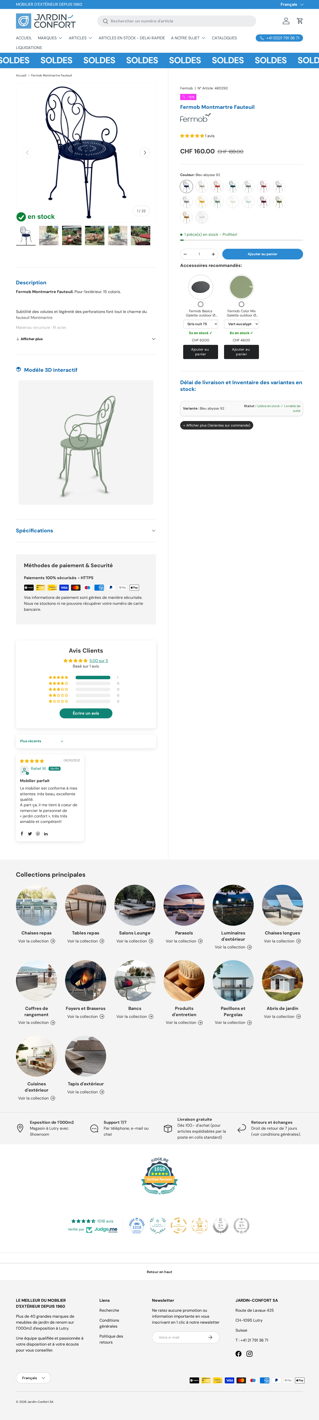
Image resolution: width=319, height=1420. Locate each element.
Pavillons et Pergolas (233, 1011)
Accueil (21, 75)
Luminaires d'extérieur (233, 936)
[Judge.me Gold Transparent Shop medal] (179, 1226)
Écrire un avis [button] (86, 713)
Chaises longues (282, 933)
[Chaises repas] (36, 905)
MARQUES (47, 38)
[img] (32, 761)
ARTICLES (77, 38)
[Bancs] (135, 980)
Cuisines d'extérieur (36, 1087)
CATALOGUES (224, 38)
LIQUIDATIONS (29, 47)
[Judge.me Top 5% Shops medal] (221, 1226)
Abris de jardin (282, 1008)
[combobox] (176, 21)
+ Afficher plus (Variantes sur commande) (216, 425)
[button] (300, 20)
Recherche (109, 1310)
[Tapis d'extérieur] (85, 1056)
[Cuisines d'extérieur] (36, 1056)
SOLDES (35, 60)
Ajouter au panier (262, 254)
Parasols (184, 933)
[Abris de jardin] (282, 980)
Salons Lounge (135, 933)
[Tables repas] (85, 905)
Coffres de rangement (36, 1011)
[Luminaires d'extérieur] (233, 905)
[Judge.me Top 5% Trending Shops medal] (241, 1226)
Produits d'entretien (184, 1011)
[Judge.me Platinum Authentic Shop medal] (158, 1226)
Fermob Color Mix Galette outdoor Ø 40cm (241, 315)
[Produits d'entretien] (184, 980)
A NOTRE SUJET (185, 38)
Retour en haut (159, 1272)
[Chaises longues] (282, 905)
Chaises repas (36, 933)
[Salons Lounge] (135, 905)
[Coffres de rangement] (36, 980)
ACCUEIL (24, 38)
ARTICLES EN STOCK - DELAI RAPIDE (132, 38)
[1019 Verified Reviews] (159, 1195)
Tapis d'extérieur (86, 1084)
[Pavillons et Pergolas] (233, 980)
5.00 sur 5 (98, 660)
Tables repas (85, 933)
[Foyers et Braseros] (85, 980)
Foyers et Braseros (85, 1008)
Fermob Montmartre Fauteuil (51, 75)
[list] (86, 152)
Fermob (186, 88)
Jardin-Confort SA (40, 1402)
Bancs (134, 1008)
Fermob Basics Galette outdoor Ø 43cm (200, 315)
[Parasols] (184, 905)
